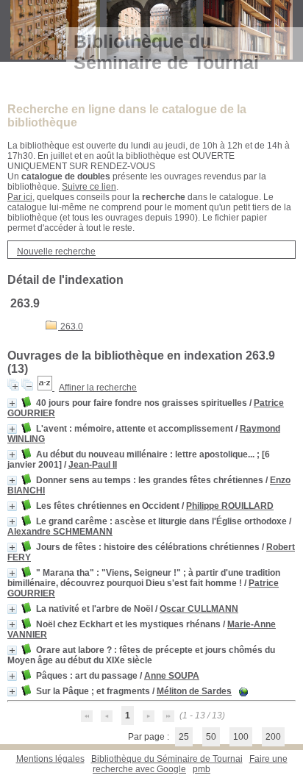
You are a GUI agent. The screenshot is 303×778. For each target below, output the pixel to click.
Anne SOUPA (171, 676)
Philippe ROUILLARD (230, 506)
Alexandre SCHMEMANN (60, 532)
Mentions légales (50, 759)
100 (241, 737)
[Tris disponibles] (46, 387)
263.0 (70, 326)
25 (184, 737)
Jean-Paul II (92, 465)
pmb (201, 769)
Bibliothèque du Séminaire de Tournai (167, 759)
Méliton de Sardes (194, 691)
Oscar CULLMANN (199, 609)
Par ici (19, 197)
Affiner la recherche (98, 387)
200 (273, 737)
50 (211, 737)
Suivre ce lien (89, 187)
